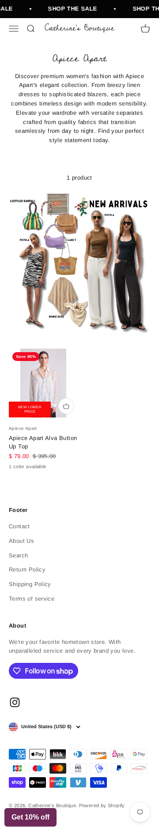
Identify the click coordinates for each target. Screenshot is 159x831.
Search (18, 555)
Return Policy (27, 569)
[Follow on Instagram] (15, 702)
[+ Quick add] (66, 406)
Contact (19, 526)
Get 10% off (30, 817)
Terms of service (31, 598)
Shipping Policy (30, 584)
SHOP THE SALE (71, 8)
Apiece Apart (23, 428)
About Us (21, 541)
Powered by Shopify (102, 805)
